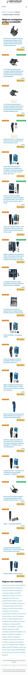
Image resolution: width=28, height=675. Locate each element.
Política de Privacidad (18, 665)
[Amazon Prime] (23, 47)
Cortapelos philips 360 (11, 650)
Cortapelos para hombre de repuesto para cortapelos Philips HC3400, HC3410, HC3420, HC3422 (13, 311)
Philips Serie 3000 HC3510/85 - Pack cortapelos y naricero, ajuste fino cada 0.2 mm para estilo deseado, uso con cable (13, 229)
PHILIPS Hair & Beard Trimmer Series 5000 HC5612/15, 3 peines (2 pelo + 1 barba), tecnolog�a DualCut (13, 415)
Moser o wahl (12, 616)
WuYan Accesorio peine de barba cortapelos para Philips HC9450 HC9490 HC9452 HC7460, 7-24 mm (13, 498)
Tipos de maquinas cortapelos (11, 590)
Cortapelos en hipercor (17, 603)
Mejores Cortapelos (8, 12)
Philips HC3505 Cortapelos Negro (12, 573)
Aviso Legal (3, 665)
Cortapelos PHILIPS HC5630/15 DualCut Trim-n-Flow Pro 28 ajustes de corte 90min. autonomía (13, 549)
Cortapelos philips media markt (12, 606)
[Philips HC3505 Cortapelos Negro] (14, 566)
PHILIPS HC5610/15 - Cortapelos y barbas (12, 336)
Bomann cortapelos (16, 588)
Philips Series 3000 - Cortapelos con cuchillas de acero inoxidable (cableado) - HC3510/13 (13, 472)
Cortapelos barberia (8, 632)
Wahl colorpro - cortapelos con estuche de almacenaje (13, 611)
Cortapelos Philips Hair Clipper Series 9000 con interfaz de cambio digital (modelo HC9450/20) (13, 283)
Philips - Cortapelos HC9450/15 (12, 524)
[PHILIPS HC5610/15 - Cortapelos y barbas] (14, 327)
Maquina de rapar (7, 608)
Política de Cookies (10, 665)
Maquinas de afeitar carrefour (11, 595)
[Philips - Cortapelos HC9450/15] (14, 516)
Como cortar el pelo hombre (11, 585)
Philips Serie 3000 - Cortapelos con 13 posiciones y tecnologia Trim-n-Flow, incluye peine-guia (13, 141)
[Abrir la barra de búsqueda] (26, 7)
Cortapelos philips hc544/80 (11, 593)
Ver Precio (21, 49)
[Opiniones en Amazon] (14, 100)
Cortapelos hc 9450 (12, 629)
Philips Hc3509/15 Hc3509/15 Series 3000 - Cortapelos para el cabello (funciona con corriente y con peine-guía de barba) (14, 387)
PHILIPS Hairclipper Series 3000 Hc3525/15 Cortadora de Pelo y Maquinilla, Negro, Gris (12, 360)
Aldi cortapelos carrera (17, 621)
